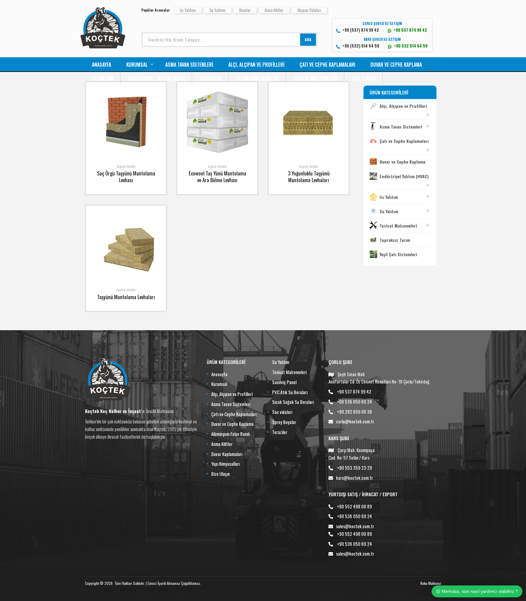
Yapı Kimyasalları (225, 463)
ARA (308, 39)
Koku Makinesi (430, 583)
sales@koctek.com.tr (355, 526)
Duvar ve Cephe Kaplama (396, 64)
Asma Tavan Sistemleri (189, 64)
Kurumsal (137, 64)
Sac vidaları (282, 411)
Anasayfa (101, 64)
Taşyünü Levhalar (126, 166)
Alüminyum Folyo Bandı (230, 433)
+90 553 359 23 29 (354, 467)
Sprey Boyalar (284, 422)
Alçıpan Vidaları (309, 10)
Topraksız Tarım (395, 240)
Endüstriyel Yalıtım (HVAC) (156, 78)
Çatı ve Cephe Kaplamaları (327, 64)
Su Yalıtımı (217, 10)
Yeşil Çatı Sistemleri (398, 254)
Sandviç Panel (284, 382)
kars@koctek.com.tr (354, 477)
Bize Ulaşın (363, 78)
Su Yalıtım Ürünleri (258, 78)
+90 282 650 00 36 (354, 411)
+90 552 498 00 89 (354, 506)
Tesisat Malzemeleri (315, 78)
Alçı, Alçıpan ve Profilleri (256, 64)
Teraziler (279, 432)
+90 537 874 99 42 (354, 391)
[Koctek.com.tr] (102, 46)
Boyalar (245, 10)
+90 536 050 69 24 (354, 401)
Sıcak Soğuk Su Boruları (293, 401)
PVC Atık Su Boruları (289, 392)
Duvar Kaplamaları (226, 454)
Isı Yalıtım (102, 78)
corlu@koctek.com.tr (355, 421)
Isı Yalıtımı (188, 10)
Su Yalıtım (389, 211)
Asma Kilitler (274, 10)
